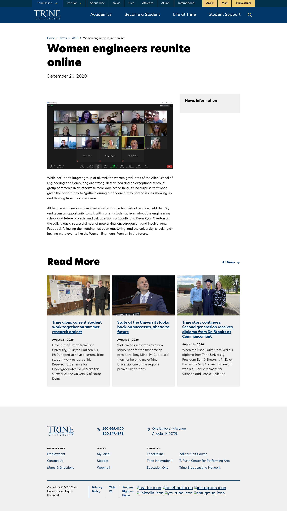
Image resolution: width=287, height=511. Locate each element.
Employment (56, 454)
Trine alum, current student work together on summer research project (77, 327)
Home (51, 38)
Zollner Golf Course (193, 454)
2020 (75, 38)
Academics (101, 15)
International (186, 3)
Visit (224, 3)
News (116, 3)
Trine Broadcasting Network (200, 467)
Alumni (165, 3)
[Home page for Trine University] (47, 14)
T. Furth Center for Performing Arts (204, 461)
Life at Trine (184, 15)
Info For (72, 3)
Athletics (147, 3)
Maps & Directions (60, 467)
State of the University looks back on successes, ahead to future (143, 327)
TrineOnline (155, 454)
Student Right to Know (127, 491)
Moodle (102, 461)
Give (131, 3)
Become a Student (142, 15)
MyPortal (103, 454)
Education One (157, 467)
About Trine (97, 3)
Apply (209, 3)
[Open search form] (249, 14)
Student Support (224, 15)
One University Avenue (169, 428)
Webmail (103, 467)
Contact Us (55, 461)
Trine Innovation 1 (160, 461)
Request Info (243, 3)
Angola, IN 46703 (165, 433)
